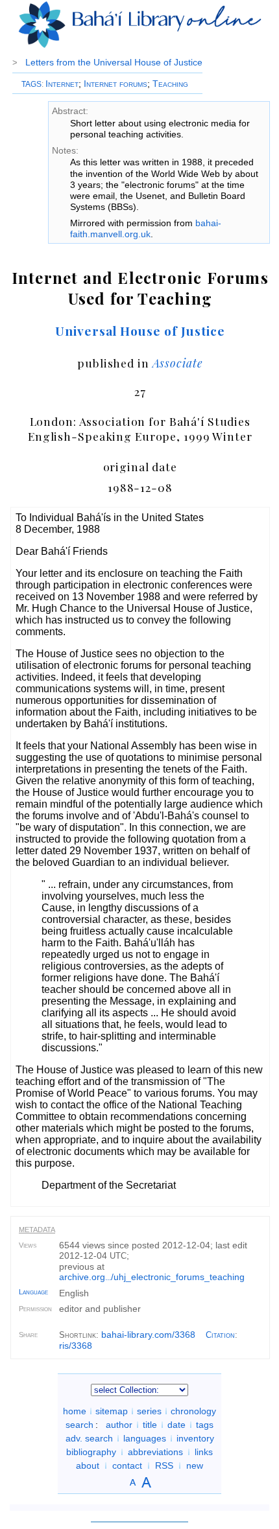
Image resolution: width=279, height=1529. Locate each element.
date (176, 1424)
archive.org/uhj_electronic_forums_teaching (152, 1277)
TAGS (31, 84)
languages (144, 1438)
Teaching (170, 83)
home (74, 1411)
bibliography (91, 1452)
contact (127, 1465)
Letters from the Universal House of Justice (113, 62)
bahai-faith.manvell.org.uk (145, 228)
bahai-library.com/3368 (148, 1334)
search (79, 1424)
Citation (220, 1335)
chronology (193, 1411)
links (204, 1452)
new (194, 1465)
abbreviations (155, 1452)
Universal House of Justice (140, 330)
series (149, 1411)
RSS (164, 1465)
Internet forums (115, 83)
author (119, 1424)
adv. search (89, 1438)
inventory (195, 1438)
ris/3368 (75, 1345)
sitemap (111, 1411)
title (150, 1424)
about (87, 1465)
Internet (62, 83)
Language (33, 1292)
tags (204, 1424)
